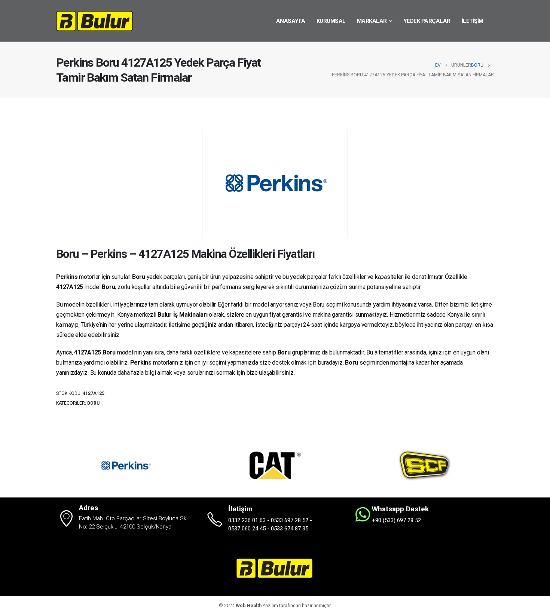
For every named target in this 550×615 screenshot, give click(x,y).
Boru (93, 403)
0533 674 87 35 (289, 528)
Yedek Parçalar (426, 21)
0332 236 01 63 (247, 520)
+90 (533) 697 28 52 (396, 520)
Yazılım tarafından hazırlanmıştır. (283, 605)
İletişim (472, 21)
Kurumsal (331, 21)
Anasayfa (290, 21)
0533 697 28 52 (289, 520)
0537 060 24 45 (247, 528)
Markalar (372, 21)
